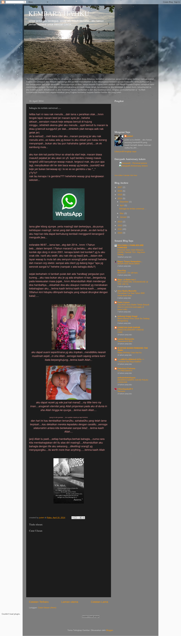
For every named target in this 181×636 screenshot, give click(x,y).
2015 (120, 195)
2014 (120, 198)
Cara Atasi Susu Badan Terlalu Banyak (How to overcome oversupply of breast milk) (133, 307)
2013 (120, 222)
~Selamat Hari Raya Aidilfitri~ (130, 362)
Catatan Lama (99, 601)
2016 (120, 191)
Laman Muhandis (126, 339)
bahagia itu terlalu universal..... (133, 209)
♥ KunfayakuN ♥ (125, 389)
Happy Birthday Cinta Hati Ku (130, 353)
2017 (120, 187)
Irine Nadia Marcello (127, 291)
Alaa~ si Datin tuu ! (127, 280)
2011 (120, 229)
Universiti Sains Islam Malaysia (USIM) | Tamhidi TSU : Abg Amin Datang (131, 252)
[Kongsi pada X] (78, 517)
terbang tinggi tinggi (127, 316)
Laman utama (69, 601)
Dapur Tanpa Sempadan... (130, 261)
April (122, 205)
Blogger (109, 630)
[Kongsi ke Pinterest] (83, 517)
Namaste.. (122, 391)
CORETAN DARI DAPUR (129, 327)
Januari (123, 217)
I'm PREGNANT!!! (125, 371)
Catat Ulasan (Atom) (47, 608)
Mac (122, 213)
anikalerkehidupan (126, 378)
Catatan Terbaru (39, 601)
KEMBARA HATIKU (59, 13)
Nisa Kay (122, 270)
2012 (120, 225)
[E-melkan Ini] (72, 517)
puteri (130, 136)
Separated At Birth (125, 341)
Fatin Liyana (124, 302)
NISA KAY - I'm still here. (128, 273)
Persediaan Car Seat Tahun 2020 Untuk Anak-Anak (131, 294)
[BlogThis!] (75, 517)
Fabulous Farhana (126, 368)
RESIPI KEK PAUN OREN (128, 264)
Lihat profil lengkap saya (125, 151)
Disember (124, 202)
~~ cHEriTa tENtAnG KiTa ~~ (131, 359)
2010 (120, 233)
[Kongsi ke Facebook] (80, 517)
